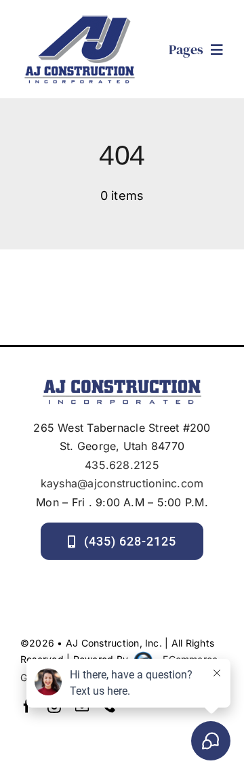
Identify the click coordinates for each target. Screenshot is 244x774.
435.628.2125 (122, 465)
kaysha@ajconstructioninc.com (122, 483)
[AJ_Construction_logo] (79, 17)
